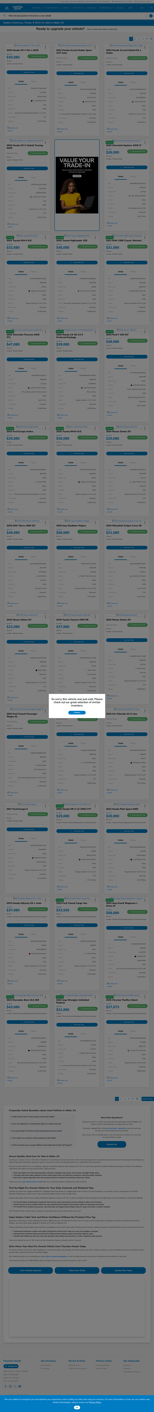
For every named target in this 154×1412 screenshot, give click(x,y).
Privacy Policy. (95, 1402)
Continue (77, 713)
